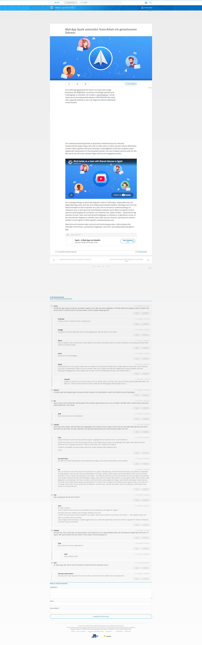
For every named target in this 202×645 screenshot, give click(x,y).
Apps (94, 266)
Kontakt (150, 2)
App (146, 2)
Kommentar (54, 587)
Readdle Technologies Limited (89, 242)
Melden (137, 313)
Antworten (145, 313)
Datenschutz (119, 631)
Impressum (109, 631)
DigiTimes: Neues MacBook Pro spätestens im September (75, 259)
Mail (103, 266)
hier (66, 229)
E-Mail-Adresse (54, 608)
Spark (79, 90)
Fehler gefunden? (142, 252)
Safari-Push (128, 631)
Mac (99, 266)
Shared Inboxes (102, 95)
